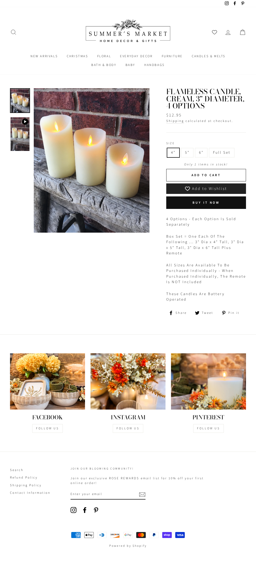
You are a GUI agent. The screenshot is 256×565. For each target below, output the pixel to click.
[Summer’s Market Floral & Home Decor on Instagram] (73, 510)
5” (187, 152)
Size (170, 143)
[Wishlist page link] (214, 32)
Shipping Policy (26, 485)
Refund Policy (24, 477)
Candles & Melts (209, 56)
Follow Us (47, 428)
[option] (92, 160)
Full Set (221, 152)
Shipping (175, 121)
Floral (104, 56)
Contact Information (30, 493)
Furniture (172, 56)
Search (17, 470)
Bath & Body (103, 65)
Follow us (127, 428)
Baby (130, 65)
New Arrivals (44, 56)
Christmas (77, 56)
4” (173, 152)
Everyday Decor (136, 56)
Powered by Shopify (128, 546)
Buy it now (206, 202)
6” (201, 152)
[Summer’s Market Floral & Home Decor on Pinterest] (96, 510)
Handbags (154, 65)
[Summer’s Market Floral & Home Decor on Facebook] (85, 510)
